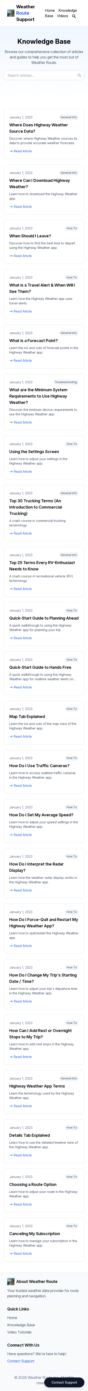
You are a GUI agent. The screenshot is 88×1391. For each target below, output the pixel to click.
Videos (62, 16)
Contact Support (20, 1361)
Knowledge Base (21, 1325)
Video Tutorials (19, 1332)
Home (50, 10)
